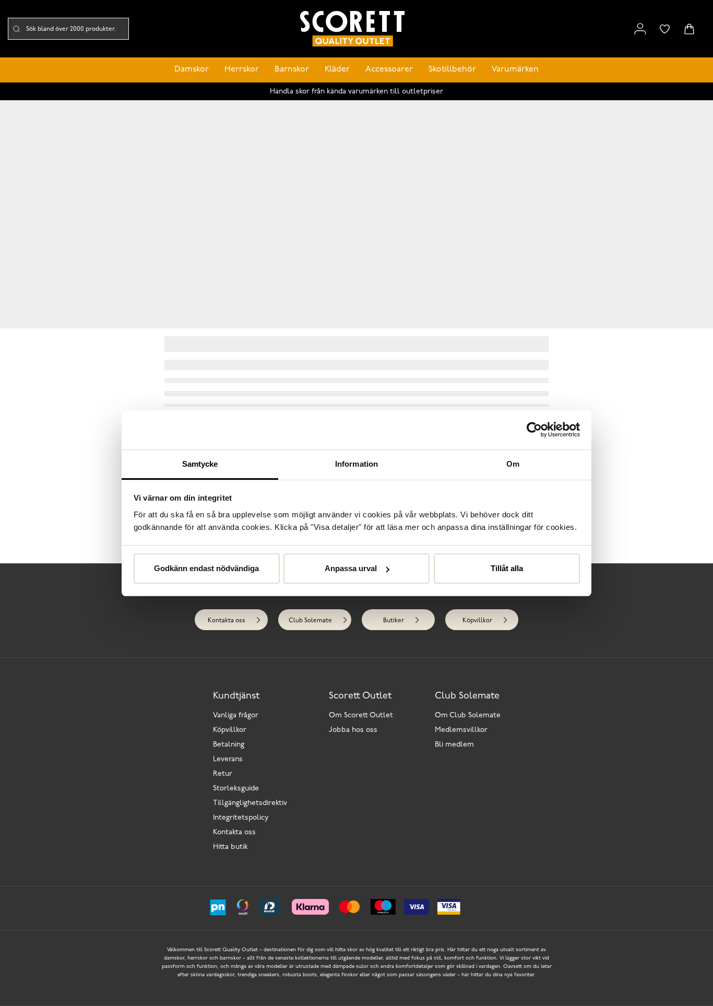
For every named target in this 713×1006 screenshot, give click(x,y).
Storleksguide (236, 788)
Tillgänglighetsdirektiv (250, 803)
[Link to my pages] (640, 29)
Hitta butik (230, 847)
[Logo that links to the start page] (352, 29)
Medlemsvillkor (461, 730)
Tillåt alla (507, 568)
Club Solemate (310, 621)
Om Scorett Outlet (361, 715)
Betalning (228, 745)
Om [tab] (512, 463)
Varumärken (515, 69)
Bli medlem (454, 745)
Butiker (393, 621)
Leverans (228, 759)
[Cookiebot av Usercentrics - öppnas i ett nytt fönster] (534, 429)
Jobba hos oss (353, 730)
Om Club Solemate (468, 715)
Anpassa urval (351, 568)
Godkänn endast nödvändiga (206, 568)
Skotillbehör (452, 69)
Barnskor (292, 69)
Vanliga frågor (235, 715)
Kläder (337, 69)
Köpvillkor (477, 621)
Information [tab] (356, 463)
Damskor (191, 69)
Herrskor (241, 69)
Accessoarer (389, 69)
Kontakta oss (226, 621)
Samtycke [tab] (200, 463)
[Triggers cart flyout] (689, 29)
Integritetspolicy (241, 818)
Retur (222, 774)
